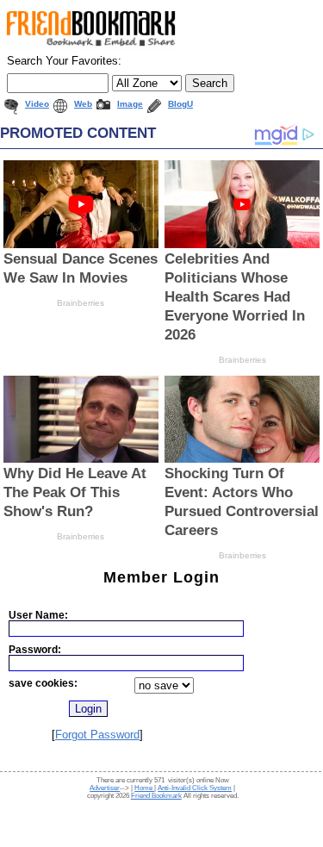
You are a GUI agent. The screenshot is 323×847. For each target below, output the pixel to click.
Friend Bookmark (156, 796)
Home (144, 788)
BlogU (180, 104)
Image (130, 104)
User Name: (38, 614)
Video (37, 104)
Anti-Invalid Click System (195, 788)
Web (83, 104)
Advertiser (105, 788)
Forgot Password (97, 734)
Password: (35, 649)
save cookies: (43, 682)
